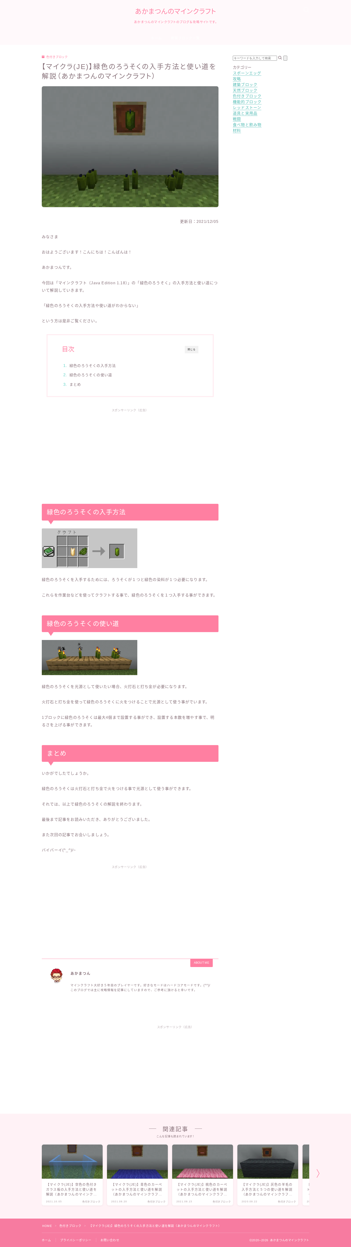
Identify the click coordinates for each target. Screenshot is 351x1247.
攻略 (237, 79)
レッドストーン (247, 108)
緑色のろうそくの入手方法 (92, 366)
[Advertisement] (130, 451)
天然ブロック (245, 90)
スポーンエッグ (247, 73)
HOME (47, 1226)
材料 (237, 131)
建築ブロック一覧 (185, 38)
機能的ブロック (247, 102)
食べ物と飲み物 (247, 125)
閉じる (192, 349)
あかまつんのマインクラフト (175, 11)
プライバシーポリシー (76, 1240)
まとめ (75, 384)
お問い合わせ (110, 1240)
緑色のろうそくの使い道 (90, 375)
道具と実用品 (245, 113)
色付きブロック (57, 57)
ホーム (156, 38)
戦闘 (237, 119)
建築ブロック (245, 85)
